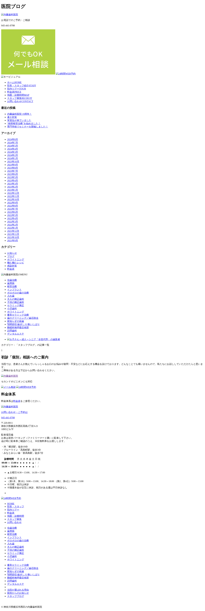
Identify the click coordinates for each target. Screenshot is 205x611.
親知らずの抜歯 (15, 321)
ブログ (10, 256)
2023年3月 (12, 183)
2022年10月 (13, 199)
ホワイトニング (15, 259)
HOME (10, 503)
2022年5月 (12, 215)
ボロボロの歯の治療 (18, 292)
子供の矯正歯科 (15, 302)
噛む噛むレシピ (15, 262)
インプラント (14, 289)
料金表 (10, 269)
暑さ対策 (12, 117)
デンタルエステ (15, 334)
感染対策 (12, 266)
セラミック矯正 (15, 305)
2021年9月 (12, 240)
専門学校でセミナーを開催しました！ (27, 126)
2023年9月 (12, 164)
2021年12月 (13, 231)
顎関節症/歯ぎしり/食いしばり (23, 324)
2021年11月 (13, 234)
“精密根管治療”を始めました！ (24, 123)
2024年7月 (12, 142)
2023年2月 (12, 187)
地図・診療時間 (15, 516)
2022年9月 (12, 202)
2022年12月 (13, 193)
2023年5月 (12, 177)
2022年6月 (12, 212)
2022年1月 (12, 228)
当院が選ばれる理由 (18, 590)
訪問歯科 (12, 330)
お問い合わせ (14, 522)
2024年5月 (12, 145)
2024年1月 (12, 158)
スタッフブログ (15, 596)
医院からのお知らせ (18, 593)
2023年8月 (12, 168)
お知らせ (12, 253)
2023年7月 (12, 171)
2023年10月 (13, 161)
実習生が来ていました (19, 120)
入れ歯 (10, 296)
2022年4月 (12, 218)
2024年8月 (12, 139)
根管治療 (12, 286)
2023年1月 (12, 190)
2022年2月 (12, 224)
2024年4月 (12, 149)
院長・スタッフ (15, 506)
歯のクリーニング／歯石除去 (22, 318)
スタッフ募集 (14, 519)
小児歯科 (12, 308)
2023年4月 (12, 180)
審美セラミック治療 (18, 315)
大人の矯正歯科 (15, 299)
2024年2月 (12, 155)
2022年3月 (12, 221)
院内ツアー (13, 509)
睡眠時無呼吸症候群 (18, 327)
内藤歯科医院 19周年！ (19, 114)
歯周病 (10, 283)
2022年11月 (13, 196)
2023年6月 (12, 174)
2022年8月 (12, 205)
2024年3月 (12, 152)
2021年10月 (13, 237)
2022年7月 (12, 209)
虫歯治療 (12, 280)
